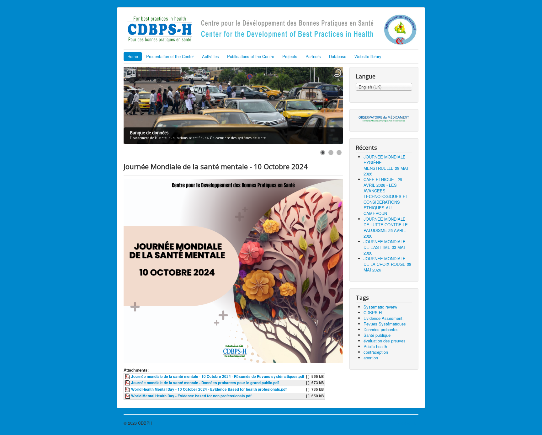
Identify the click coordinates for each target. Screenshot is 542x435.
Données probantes (381, 329)
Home (132, 56)
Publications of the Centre (250, 56)
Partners (313, 56)
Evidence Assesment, (384, 318)
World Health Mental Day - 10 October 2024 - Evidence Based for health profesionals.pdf (209, 389)
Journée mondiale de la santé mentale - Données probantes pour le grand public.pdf (205, 382)
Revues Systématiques (385, 324)
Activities (210, 56)
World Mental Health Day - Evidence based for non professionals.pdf (191, 396)
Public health (375, 346)
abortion (371, 358)
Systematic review (380, 307)
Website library (367, 56)
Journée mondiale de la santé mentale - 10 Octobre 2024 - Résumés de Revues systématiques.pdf (217, 376)
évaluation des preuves (385, 341)
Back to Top (407, 423)
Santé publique (377, 335)
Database (337, 56)
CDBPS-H (373, 312)
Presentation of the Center (170, 56)
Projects (289, 56)
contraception (376, 352)
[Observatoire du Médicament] (384, 118)
